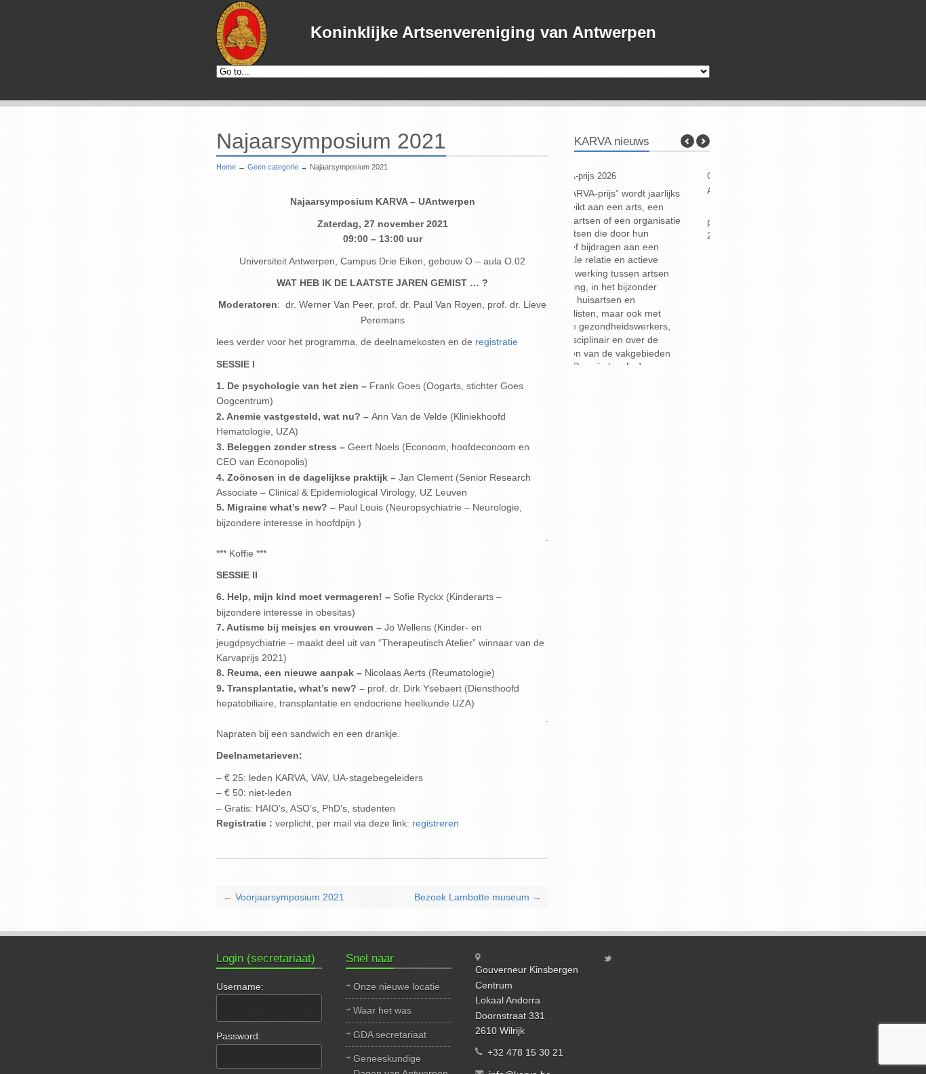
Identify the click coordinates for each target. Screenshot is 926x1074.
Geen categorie (272, 167)
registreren (435, 823)
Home (226, 167)
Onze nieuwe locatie (396, 986)
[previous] (687, 141)
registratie (496, 341)
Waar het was (382, 1010)
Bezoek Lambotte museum (471, 897)
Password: (238, 1036)
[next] (703, 141)
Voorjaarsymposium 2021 (289, 897)
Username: (240, 986)
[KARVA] (241, 33)
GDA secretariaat (389, 1034)
